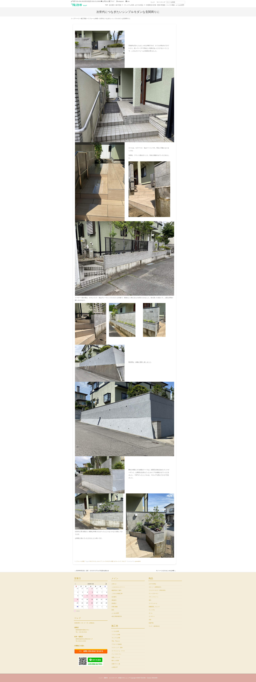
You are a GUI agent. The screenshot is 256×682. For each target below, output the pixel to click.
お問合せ (105, 1)
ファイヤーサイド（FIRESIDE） (157, 590)
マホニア (124, 561)
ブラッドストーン (153, 597)
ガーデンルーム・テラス (118, 651)
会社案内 (111, 5)
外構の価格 (115, 606)
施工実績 (118, 5)
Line (128, 1)
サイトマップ (161, 2)
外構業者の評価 (151, 5)
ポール (150, 613)
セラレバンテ (117, 561)
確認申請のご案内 (116, 590)
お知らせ (114, 584)
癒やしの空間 (115, 660)
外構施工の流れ (79, 645)
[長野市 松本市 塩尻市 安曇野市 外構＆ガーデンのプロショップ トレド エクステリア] (81, 6)
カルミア (99, 561)
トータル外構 (115, 631)
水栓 (150, 619)
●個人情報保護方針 (117, 616)
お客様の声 (115, 667)
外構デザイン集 (116, 664)
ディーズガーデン (116, 654)
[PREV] (76, 584)
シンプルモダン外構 (107, 561)
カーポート (152, 616)
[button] (119, 5)
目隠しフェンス (116, 657)
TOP (106, 5)
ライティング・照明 (117, 647)
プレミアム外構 (129, 5)
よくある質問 (180, 5)
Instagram (120, 1)
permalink (137, 561)
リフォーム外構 (80, 561)
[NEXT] (106, 584)
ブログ (112, 1)
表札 (150, 600)
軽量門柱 (151, 623)
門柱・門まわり (116, 641)
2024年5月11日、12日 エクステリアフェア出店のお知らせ (92, 570)
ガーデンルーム (153, 603)
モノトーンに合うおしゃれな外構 (166, 570)
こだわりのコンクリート (118, 587)
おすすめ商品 (139, 5)
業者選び (114, 603)
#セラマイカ (93, 561)
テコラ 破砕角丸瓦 (154, 626)
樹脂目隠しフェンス (154, 606)
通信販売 (114, 600)
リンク (152, 2)
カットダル (152, 610)
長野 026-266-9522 (79, 1)
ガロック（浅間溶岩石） (155, 587)
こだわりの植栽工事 (117, 593)
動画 (113, 610)
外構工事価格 (161, 5)
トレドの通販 (170, 5)
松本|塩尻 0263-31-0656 (92, 1)
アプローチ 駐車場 (117, 644)
